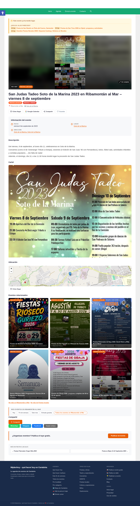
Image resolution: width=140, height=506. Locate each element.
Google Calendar (33, 111)
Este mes (35, 413)
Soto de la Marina (32, 106)
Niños (81, 488)
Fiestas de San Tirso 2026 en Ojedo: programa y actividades (79, 28)
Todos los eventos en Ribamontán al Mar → (70, 413)
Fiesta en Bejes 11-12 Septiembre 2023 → (115, 451)
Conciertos (83, 476)
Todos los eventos (58, 479)
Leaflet (113, 285)
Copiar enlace (51, 426)
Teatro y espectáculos (87, 473)
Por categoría (57, 485)
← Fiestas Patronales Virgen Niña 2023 (24, 451)
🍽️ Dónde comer (58, 494)
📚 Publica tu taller (113, 473)
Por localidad (57, 482)
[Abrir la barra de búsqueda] (91, 11)
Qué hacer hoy (57, 470)
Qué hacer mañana (59, 473)
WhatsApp (14, 426)
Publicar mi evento (118, 436)
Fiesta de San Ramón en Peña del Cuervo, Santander (32, 28)
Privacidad (110, 493)
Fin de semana (23, 413)
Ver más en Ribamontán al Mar (19, 402)
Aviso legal (110, 489)
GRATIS (82, 479)
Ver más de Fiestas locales (39, 402)
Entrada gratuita (46, 413)
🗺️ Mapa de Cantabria (60, 488)
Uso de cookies (112, 496)
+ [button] (11, 268)
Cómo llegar (17, 111)
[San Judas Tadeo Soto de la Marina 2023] (70, 211)
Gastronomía (84, 491)
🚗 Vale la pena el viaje (60, 491)
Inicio (50, 11)
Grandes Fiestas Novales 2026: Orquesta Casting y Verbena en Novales (38, 31)
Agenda (58, 11)
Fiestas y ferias (29, 102)
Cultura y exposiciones (87, 485)
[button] (2, 13)
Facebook (37, 426)
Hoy (14, 413)
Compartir (49, 111)
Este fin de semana (59, 476)
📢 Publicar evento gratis (115, 470)
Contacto (83, 11)
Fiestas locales (26, 86)
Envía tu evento (70, 11)
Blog (108, 482)
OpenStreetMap (121, 285)
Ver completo (125, 82)
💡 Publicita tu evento (114, 476)
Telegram (26, 426)
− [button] (11, 271)
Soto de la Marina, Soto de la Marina (27, 132)
